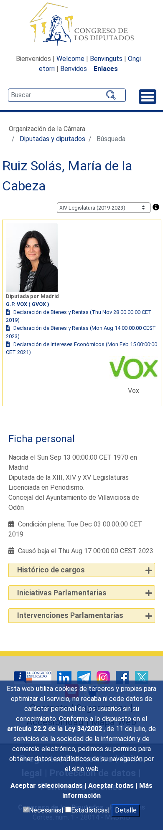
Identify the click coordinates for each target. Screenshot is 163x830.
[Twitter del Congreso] (141, 677)
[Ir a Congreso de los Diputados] (81, 24)
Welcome (70, 59)
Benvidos (73, 69)
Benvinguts (106, 59)
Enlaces (106, 69)
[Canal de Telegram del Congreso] (84, 677)
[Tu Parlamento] (33, 677)
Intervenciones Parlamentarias (70, 615)
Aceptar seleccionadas (47, 786)
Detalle (126, 810)
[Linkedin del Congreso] (65, 677)
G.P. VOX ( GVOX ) (27, 304)
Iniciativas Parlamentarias (62, 593)
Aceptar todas (111, 786)
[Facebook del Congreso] (123, 677)
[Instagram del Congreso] (104, 677)
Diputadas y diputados (52, 139)
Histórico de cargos (51, 570)
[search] (67, 95)
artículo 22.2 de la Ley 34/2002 (55, 729)
